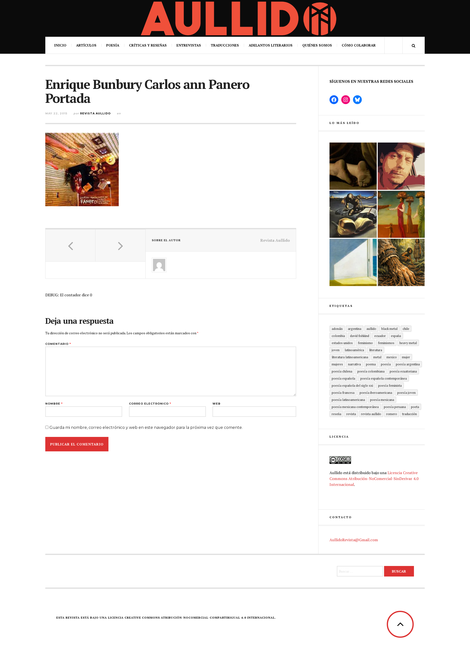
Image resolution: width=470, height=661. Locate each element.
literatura (375, 350)
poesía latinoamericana (348, 399)
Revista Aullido (95, 113)
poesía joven (406, 392)
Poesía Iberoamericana (376, 392)
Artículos (86, 45)
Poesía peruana (395, 407)
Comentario (58, 344)
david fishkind (359, 336)
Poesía (112, 45)
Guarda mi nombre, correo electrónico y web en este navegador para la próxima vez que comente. (146, 427)
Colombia (338, 336)
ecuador (380, 336)
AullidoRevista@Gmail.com (353, 539)
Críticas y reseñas (148, 45)
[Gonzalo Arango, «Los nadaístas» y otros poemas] (401, 214)
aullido (371, 328)
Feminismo (365, 343)
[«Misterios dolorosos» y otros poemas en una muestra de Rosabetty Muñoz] (353, 262)
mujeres (337, 364)
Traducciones (225, 45)
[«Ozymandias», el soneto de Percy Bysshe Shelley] (353, 166)
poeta (415, 407)
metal (377, 357)
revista (351, 414)
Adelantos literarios (271, 45)
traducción (409, 414)
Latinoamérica (354, 350)
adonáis (337, 328)
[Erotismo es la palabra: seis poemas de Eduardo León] (401, 166)
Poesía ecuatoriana (403, 371)
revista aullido (371, 414)
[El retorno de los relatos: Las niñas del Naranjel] (401, 262)
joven (336, 350)
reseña (336, 414)
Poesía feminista (390, 385)
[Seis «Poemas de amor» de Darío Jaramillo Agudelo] (353, 214)
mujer (406, 357)
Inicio (60, 45)
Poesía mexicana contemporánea (355, 407)
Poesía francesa (343, 392)
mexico (392, 357)
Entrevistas (188, 45)
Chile (406, 328)
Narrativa (354, 364)
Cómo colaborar (359, 45)
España (396, 336)
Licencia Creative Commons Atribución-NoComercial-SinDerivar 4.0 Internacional (374, 478)
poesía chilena (342, 371)
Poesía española (343, 378)
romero (391, 414)
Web (216, 403)
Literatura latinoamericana (350, 357)
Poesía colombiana (371, 371)
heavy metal (408, 343)
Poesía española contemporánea (383, 378)
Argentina (354, 328)
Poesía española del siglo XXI (352, 385)
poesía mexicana (382, 399)
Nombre (54, 403)
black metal (389, 328)
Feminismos (386, 343)
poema (371, 364)
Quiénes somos (317, 45)
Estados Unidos (342, 343)
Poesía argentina (408, 364)
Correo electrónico (150, 403)
